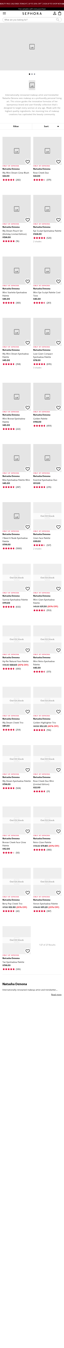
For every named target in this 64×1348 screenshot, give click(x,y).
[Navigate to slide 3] (34, 74)
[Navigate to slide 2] (32, 74)
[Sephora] (32, 13)
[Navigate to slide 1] (29, 74)
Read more (56, 994)
